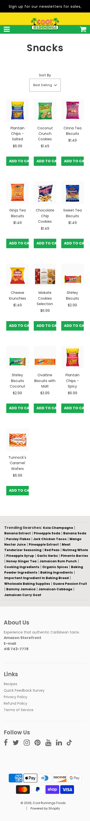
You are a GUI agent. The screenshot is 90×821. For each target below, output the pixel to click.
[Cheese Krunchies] (17, 275)
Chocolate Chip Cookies (45, 216)
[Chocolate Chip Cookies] (45, 192)
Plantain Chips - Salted (17, 134)
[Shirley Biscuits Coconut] (17, 357)
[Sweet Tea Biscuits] (72, 192)
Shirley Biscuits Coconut (17, 381)
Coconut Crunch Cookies (45, 134)
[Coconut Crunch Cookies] (45, 110)
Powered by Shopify (45, 808)
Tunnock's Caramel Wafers (17, 463)
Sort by (45, 75)
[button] (45, 85)
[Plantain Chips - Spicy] (72, 357)
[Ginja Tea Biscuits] (17, 192)
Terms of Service (19, 709)
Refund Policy (15, 703)
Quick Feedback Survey (24, 690)
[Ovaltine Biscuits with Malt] (45, 357)
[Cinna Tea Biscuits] (72, 110)
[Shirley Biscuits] (72, 275)
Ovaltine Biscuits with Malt (45, 381)
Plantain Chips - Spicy (73, 381)
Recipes (10, 683)
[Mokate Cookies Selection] (45, 275)
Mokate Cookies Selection (45, 298)
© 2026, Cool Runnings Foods (43, 803)
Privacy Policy (15, 696)
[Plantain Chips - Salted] (17, 110)
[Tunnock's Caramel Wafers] (17, 439)
